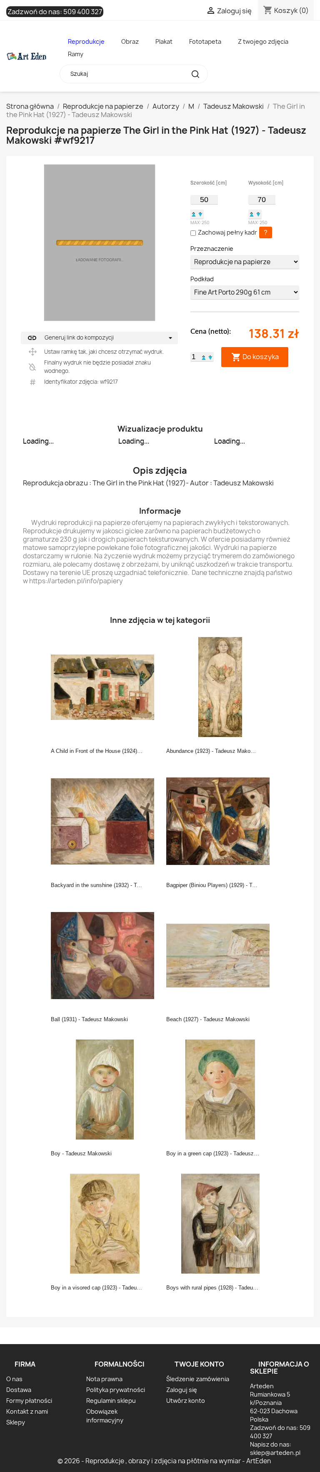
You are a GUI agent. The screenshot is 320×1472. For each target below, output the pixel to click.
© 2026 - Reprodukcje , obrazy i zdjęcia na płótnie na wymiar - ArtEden (164, 1461)
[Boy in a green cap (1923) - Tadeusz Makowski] (220, 1089)
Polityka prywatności (115, 1390)
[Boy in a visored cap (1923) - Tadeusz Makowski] (105, 1223)
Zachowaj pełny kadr (227, 232)
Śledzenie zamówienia (197, 1379)
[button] (193, 214)
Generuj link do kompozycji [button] (70, 338)
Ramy (75, 54)
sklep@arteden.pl (275, 1453)
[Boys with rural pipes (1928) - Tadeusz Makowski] (220, 1223)
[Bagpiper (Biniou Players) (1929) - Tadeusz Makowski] (220, 821)
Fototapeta (205, 41)
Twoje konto (199, 1364)
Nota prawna (104, 1379)
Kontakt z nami (27, 1411)
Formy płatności (29, 1401)
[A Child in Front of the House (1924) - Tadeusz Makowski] (105, 686)
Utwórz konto (185, 1401)
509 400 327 (82, 11)
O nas (14, 1379)
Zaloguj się (181, 1390)
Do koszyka (255, 357)
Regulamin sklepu (111, 1401)
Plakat (163, 41)
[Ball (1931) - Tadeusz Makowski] (105, 955)
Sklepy (15, 1422)
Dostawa (18, 1390)
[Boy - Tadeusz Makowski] (105, 1089)
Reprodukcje (86, 41)
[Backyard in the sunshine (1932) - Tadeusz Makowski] (105, 821)
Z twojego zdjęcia (263, 41)
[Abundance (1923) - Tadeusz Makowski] (220, 686)
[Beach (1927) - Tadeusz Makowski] (220, 955)
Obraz (130, 41)
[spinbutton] (204, 199)
